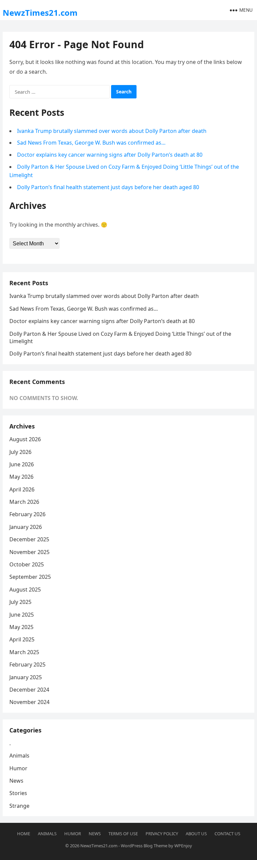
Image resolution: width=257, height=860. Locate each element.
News (16, 780)
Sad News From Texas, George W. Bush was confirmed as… (91, 142)
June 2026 (21, 464)
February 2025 (27, 664)
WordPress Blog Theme (144, 846)
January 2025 (25, 677)
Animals (19, 755)
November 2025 (29, 552)
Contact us (227, 834)
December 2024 (29, 689)
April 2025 (21, 639)
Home (23, 834)
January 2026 (25, 527)
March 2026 (24, 501)
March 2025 (24, 652)
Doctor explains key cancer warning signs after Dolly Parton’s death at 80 (109, 154)
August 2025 (25, 589)
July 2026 (20, 452)
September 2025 (30, 576)
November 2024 (29, 702)
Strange (19, 805)
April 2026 (21, 489)
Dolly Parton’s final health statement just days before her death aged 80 (108, 187)
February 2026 (27, 514)
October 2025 (26, 564)
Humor (18, 768)
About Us (196, 834)
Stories (18, 793)
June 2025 (21, 614)
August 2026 (25, 439)
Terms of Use (123, 834)
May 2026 (21, 476)
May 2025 (21, 627)
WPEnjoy (183, 846)
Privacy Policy (162, 834)
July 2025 (20, 602)
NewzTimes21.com (40, 12)
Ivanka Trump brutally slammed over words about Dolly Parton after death (111, 131)
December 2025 (29, 539)
